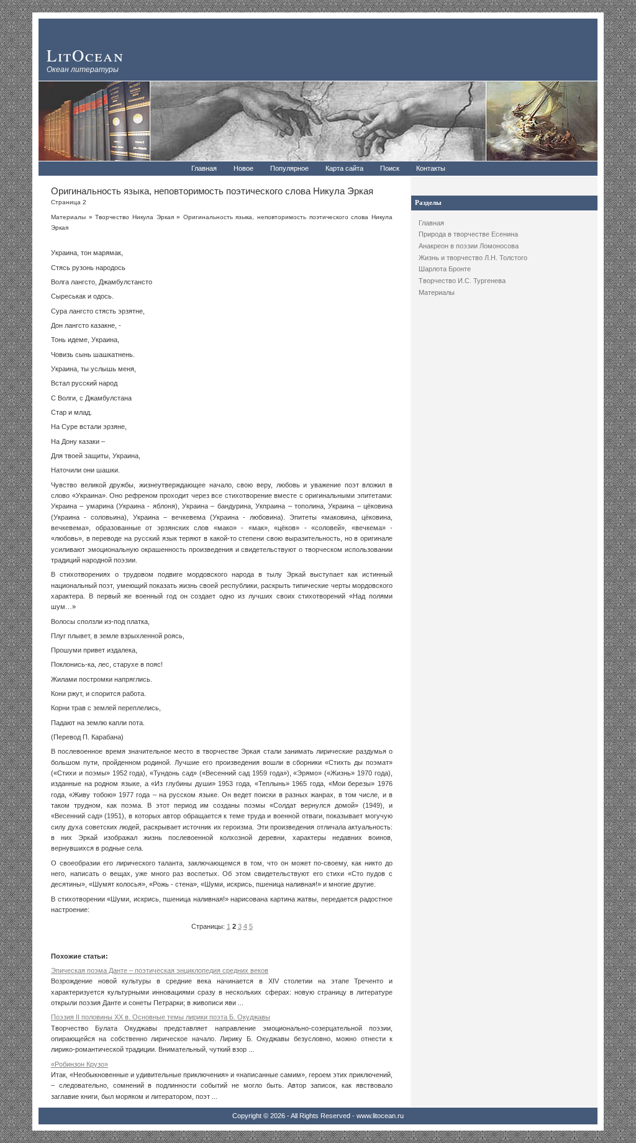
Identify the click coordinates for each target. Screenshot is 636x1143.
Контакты (430, 168)
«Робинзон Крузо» (79, 1064)
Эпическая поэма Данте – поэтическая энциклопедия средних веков (159, 970)
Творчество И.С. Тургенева (462, 280)
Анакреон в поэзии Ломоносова (469, 246)
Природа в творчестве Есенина (468, 234)
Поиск (389, 168)
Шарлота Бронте (445, 269)
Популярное (289, 168)
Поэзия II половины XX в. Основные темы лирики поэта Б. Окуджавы (160, 1017)
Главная (204, 168)
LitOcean (85, 55)
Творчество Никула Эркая (134, 217)
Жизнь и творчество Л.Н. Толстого (473, 257)
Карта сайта (344, 168)
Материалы (437, 292)
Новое (243, 168)
